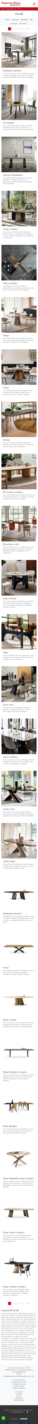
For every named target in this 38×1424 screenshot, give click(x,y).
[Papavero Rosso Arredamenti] (11, 3)
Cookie (10, 1423)
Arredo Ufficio (19, 1386)
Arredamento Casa (11, 9)
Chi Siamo (19, 1392)
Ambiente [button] (15, 20)
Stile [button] (31, 20)
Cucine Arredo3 (19, 1380)
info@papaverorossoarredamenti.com (19, 1376)
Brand (19, 1396)
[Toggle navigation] (34, 3)
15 (28, 29)
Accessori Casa (19, 1384)
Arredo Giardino (19, 1388)
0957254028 (20, 1372)
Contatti (19, 1394)
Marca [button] (7, 20)
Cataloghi (19, 1398)
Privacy (3, 1423)
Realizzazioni (19, 1400)
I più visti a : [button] (23, 24)
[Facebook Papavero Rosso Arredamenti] (26, 1412)
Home (3, 9)
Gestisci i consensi (22, 1423)
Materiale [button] (24, 20)
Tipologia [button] (13, 24)
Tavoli (20, 9)
